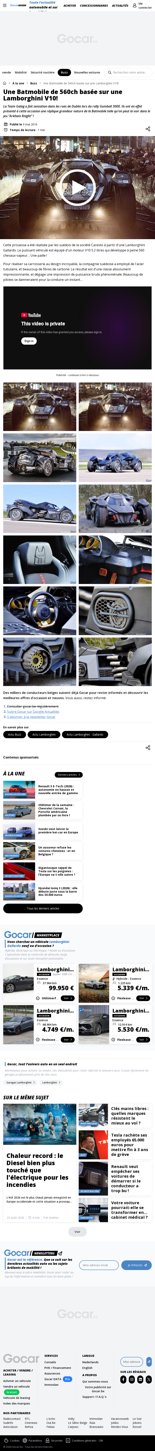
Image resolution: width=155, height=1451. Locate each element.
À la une (18, 83)
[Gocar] (19, 5)
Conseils (50, 1362)
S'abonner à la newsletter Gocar (31, 717)
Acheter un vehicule (17, 1381)
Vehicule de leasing (16, 1398)
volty (71, 1419)
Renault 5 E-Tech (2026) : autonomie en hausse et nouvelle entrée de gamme (58, 789)
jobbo (115, 1423)
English (87, 1368)
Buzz (33, 83)
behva (29, 1427)
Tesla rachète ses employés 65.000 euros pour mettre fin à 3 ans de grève (129, 1144)
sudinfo (8, 1423)
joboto (137, 1423)
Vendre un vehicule (16, 1386)
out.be (51, 1423)
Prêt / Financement (57, 1368)
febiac (50, 1427)
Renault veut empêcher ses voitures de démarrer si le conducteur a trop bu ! (126, 1178)
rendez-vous (119, 1427)
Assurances (52, 1373)
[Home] (4, 83)
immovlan (96, 1419)
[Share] (148, 129)
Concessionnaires (94, 5)
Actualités (120, 5)
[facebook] (123, 1379)
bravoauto (96, 1427)
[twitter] (149, 1379)
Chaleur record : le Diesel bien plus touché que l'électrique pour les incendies (37, 1170)
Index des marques (16, 1403)
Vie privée (57, 1440)
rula (92, 1423)
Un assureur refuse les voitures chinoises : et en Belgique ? (56, 850)
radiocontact (12, 1419)
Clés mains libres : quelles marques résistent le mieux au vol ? (130, 1116)
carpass (73, 1427)
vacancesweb (120, 1419)
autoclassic (10, 1427)
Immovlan (51, 1385)
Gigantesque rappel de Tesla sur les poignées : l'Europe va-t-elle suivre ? (56, 871)
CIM (101, 1440)
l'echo (50, 1419)
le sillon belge (77, 1423)
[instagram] (132, 1379)
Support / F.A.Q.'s (94, 1397)
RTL (27, 1419)
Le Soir (137, 1419)
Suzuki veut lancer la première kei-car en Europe (58, 830)
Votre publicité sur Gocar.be (98, 1389)
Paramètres (35, 1440)
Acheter (70, 5)
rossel (137, 1427)
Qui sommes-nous (95, 1381)
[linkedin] (140, 1379)
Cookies (14, 1440)
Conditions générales (84, 1440)
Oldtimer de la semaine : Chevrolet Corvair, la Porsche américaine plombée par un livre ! (56, 810)
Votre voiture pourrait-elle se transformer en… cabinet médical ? (129, 1210)
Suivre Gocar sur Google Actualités (33, 711)
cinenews (31, 1423)
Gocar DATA (52, 1379)
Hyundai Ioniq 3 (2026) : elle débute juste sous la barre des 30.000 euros (58, 891)
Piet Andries (51, 1218)
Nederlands (90, 1362)
